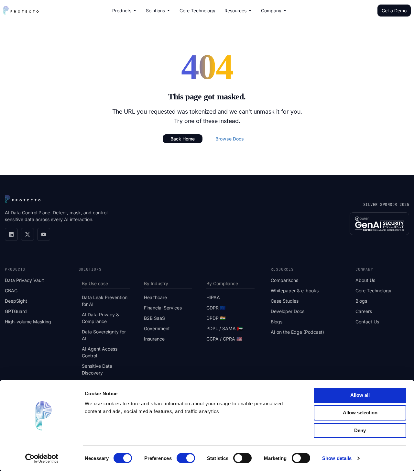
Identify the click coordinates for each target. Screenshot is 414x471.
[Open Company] (285, 10)
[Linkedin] (11, 234)
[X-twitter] (27, 234)
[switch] (186, 458)
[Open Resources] (250, 10)
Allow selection (360, 412)
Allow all (360, 395)
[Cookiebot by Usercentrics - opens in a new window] (42, 458)
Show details (337, 458)
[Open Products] (135, 10)
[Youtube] (43, 234)
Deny (360, 430)
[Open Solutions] (168, 10)
